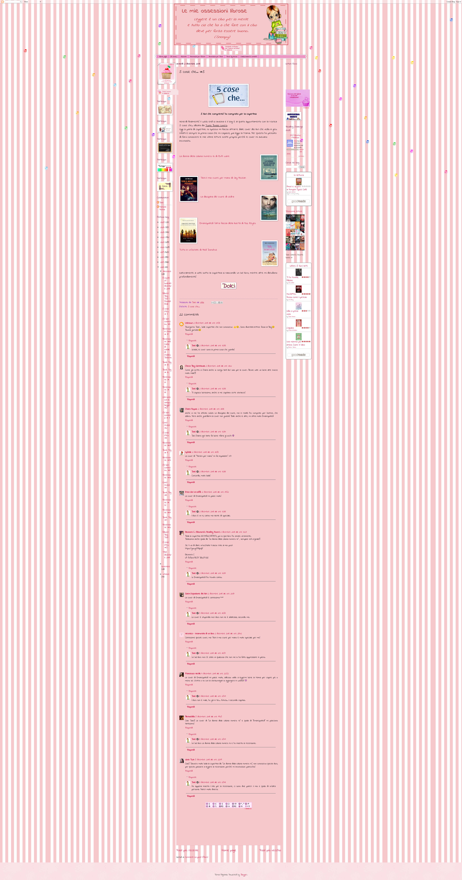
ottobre (166, 574)
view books (301, 156)
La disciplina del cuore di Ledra (217, 197)
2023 (162, 232)
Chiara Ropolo (191, 409)
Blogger (244, 874)
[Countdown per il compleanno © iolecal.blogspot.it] (306, 108)
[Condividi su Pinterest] (221, 302)
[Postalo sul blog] (215, 302)
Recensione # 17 (167, 379)
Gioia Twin (189, 759)
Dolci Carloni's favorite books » (294, 256)
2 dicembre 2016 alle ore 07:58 (206, 323)
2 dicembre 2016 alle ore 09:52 (215, 492)
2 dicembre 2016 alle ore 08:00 (219, 366)
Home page (163, 56)
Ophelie (188, 452)
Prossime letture (294, 211)
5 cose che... (194, 306)
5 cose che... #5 (166, 545)
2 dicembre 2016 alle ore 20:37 (221, 593)
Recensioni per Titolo (216, 56)
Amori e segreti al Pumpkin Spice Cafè (297, 188)
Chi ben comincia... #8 (167, 321)
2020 (162, 247)
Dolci (194, 345)
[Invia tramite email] (212, 302)
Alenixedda (190, 716)
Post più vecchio (270, 850)
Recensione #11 (167, 511)
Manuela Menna (162, 208)
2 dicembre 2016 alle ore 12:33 (212, 345)
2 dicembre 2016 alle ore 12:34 (212, 431)
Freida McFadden (292, 330)
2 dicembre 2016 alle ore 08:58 (205, 452)
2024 (162, 227)
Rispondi (189, 334)
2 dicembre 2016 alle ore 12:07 (233, 532)
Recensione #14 (167, 459)
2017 (162, 262)
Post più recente (187, 850)
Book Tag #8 (167, 494)
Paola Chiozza (291, 317)
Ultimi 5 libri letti (299, 266)
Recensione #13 (167, 476)
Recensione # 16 (167, 390)
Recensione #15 (167, 444)
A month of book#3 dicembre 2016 (167, 283)
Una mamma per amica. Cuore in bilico (296, 343)
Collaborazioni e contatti (249, 56)
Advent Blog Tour (166, 535)
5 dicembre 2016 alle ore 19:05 (208, 716)
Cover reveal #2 (166, 425)
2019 (162, 252)
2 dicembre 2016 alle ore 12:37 (212, 573)
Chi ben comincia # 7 (167, 415)
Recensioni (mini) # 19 (167, 331)
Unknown (189, 323)
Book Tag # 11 (167, 364)
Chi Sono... (173, 56)
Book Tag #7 (167, 519)
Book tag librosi (231, 56)
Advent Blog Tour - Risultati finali (167, 299)
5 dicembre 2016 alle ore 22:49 (208, 759)
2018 (162, 257)
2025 (162, 222)
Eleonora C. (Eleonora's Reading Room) (202, 532)
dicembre (167, 271)
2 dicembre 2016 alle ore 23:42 (228, 633)
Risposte (192, 340)
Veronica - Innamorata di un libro (199, 633)
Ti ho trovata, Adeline (292, 279)
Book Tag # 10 (167, 371)
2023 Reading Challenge (295, 136)
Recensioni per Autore (197, 56)
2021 (162, 242)
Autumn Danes (292, 347)
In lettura (299, 175)
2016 (162, 267)
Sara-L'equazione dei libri (196, 593)
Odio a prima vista (292, 313)
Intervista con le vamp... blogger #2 (166, 402)
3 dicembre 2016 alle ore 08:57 (212, 653)
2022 (162, 237)
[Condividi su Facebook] (219, 302)
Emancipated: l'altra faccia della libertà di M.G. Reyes (228, 223)
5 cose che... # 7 (166, 311)
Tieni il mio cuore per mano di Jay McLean (223, 178)
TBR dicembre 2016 (167, 555)
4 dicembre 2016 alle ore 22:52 (215, 673)
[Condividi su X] (217, 302)
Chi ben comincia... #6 (167, 467)
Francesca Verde (193, 673)
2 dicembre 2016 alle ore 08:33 (211, 409)
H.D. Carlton (291, 283)
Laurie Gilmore (292, 192)
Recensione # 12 (167, 502)
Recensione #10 (167, 526)
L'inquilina (290, 328)
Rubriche (183, 56)
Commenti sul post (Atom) (196, 857)
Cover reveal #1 (166, 485)
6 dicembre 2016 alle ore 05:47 (212, 696)
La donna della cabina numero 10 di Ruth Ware (204, 156)
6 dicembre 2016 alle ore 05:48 (212, 782)
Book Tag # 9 (167, 451)
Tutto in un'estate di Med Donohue (198, 250)
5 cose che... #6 (166, 435)
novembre (165, 566)
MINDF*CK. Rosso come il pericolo (297, 296)
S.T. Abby (290, 300)
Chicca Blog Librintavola (195, 366)
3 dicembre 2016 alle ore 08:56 (212, 613)
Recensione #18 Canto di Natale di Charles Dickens (167, 348)
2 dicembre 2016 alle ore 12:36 (212, 471)
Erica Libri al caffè (193, 492)
